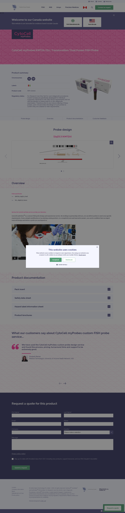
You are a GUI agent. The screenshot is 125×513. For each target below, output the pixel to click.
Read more (82, 255)
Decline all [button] (69, 260)
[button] (62, 264)
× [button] (97, 247)
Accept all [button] (55, 260)
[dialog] (62, 256)
